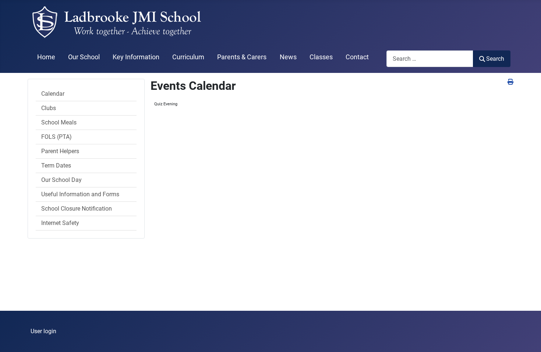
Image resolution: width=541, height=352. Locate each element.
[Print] (510, 81)
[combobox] (429, 58)
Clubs (48, 108)
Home (46, 57)
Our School (84, 57)
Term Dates (56, 165)
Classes (321, 57)
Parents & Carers (241, 57)
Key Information (136, 57)
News (288, 57)
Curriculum (188, 57)
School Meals (59, 122)
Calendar (52, 93)
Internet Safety (60, 222)
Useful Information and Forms (80, 194)
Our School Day (61, 179)
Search (495, 58)
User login (43, 331)
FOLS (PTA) (56, 136)
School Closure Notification (76, 208)
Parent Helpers (60, 151)
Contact (357, 57)
